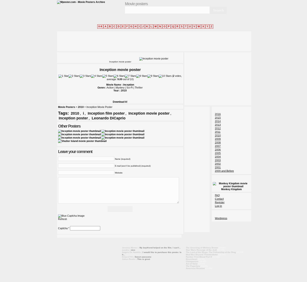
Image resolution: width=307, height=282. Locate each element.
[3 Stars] (85, 76)
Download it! (120, 101)
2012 (218, 128)
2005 (218, 153)
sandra (125, 250)
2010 (81, 107)
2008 (218, 142)
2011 (218, 131)
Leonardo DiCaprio (109, 118)
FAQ (217, 195)
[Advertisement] (133, 40)
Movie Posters (66, 107)
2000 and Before (224, 170)
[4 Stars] (96, 76)
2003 (218, 160)
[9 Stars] (153, 76)
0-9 (100, 26)
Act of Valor (192, 264)
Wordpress (221, 218)
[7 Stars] (130, 76)
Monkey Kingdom (231, 189)
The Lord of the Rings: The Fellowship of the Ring (211, 252)
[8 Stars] (141, 76)
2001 (218, 167)
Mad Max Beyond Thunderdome (202, 254)
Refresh (62, 219)
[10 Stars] (165, 76)
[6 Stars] (119, 76)
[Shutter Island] (82, 141)
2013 (218, 124)
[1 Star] (63, 76)
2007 (218, 146)
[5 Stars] (108, 76)
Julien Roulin (128, 259)
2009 (218, 139)
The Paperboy (193, 266)
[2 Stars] (74, 76)
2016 (218, 114)
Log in (218, 206)
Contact (219, 198)
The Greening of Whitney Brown (202, 248)
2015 (218, 117)
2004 (218, 156)
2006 (218, 149)
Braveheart (191, 259)
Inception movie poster (149, 113)
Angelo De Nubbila (131, 252)
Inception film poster (106, 113)
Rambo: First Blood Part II (199, 257)
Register (220, 202)
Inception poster (73, 118)
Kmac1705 (127, 257)
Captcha (63, 228)
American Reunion (195, 268)
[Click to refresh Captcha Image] (71, 216)
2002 (218, 163)
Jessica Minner (130, 248)
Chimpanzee (192, 261)
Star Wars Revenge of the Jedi (201, 250)
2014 (218, 121)
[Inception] (79, 131)
